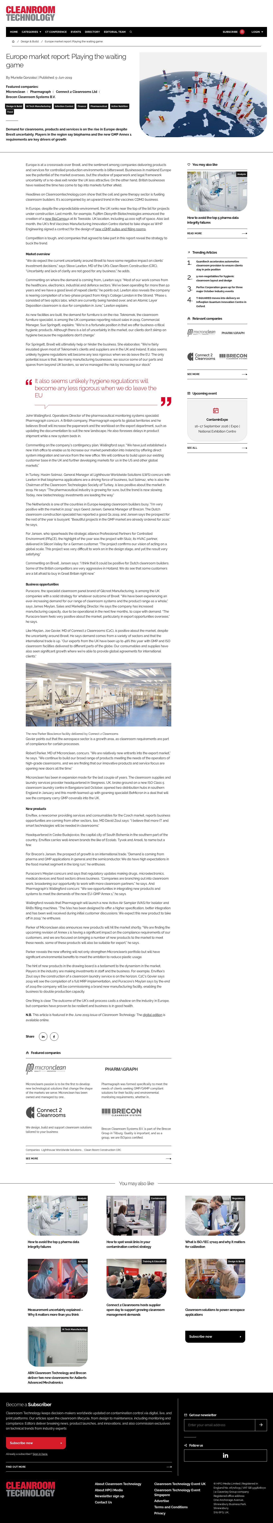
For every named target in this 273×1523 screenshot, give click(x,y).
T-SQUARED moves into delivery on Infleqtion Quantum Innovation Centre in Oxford (221, 302)
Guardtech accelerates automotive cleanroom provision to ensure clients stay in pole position (219, 266)
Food (10, 112)
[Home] (13, 41)
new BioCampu (56, 219)
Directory (92, 31)
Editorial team (115, 31)
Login (256, 31)
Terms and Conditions (171, 1507)
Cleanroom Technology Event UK (180, 1484)
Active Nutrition (119, 106)
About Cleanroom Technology (118, 1484)
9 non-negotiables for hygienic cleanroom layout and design (215, 278)
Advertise (161, 1501)
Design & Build (14, 106)
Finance (82, 106)
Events (76, 31)
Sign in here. (40, 1454)
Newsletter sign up (109, 1496)
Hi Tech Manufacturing (38, 106)
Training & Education (154, 1261)
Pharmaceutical (99, 106)
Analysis (241, 174)
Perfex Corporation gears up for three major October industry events (219, 289)
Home (14, 31)
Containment (158, 1198)
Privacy (159, 1513)
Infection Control (64, 106)
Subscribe (230, 31)
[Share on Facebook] (54, 1036)
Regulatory (238, 1198)
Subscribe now (200, 1336)
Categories (30, 31)
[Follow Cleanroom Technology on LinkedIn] (225, 1457)
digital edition (152, 1015)
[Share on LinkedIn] (43, 1036)
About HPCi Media (109, 1490)
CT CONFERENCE (56, 31)
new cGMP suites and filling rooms (120, 229)
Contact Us (103, 1502)
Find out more (16, 1466)
